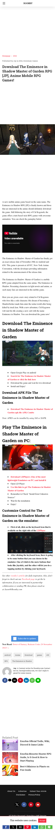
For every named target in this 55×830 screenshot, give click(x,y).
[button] (6, 827)
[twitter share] (9, 680)
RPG (6, 661)
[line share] (38, 680)
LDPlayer (41, 530)
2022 (15, 56)
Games (35, 61)
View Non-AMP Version (36, 815)
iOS (47, 655)
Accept (42, 821)
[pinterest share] (20, 680)
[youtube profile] (37, 805)
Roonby (27, 3)
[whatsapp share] (32, 680)
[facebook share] (5, 680)
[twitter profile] (17, 805)
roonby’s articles (18, 575)
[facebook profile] (24, 805)
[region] (27, 103)
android (8, 655)
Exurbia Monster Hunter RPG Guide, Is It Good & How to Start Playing (35, 757)
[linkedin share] (26, 680)
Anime (17, 655)
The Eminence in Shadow (22, 661)
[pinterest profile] (31, 805)
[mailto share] (14, 680)
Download (27, 61)
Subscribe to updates (27, 638)
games (39, 655)
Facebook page (28, 579)
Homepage (6, 56)
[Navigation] (3, 3)
